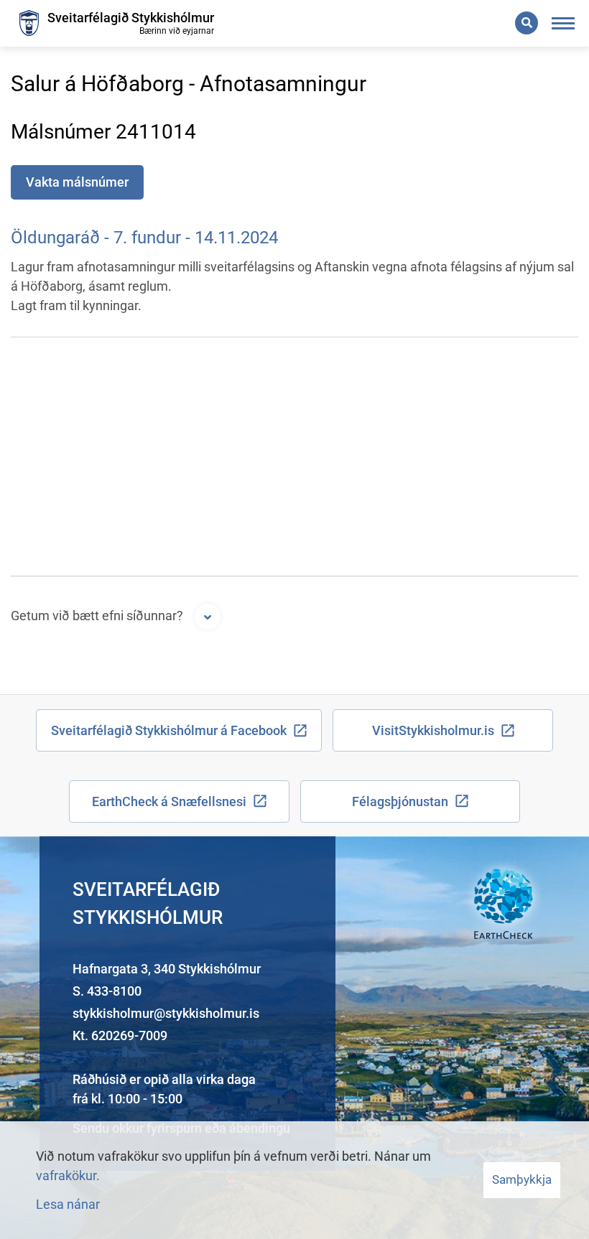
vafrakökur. (68, 1175)
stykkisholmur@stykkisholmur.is (166, 1013)
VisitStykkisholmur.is (433, 730)
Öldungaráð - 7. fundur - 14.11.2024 (144, 238)
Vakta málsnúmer (77, 182)
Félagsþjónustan (400, 801)
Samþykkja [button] (522, 1179)
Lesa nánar (68, 1204)
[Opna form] (208, 617)
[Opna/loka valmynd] (563, 23)
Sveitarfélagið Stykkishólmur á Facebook (169, 730)
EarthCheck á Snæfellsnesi (169, 801)
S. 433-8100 (107, 991)
